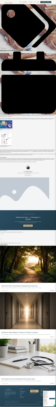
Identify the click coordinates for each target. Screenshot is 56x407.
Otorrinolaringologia (22, 391)
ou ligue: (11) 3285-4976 (33, 393)
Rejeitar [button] (53, 398)
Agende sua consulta (28, 225)
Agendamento (22, 397)
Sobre (21, 390)
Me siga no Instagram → (28, 175)
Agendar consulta (45, 2)
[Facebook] (7, 397)
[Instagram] (5, 397)
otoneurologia (31, 151)
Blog (20, 394)
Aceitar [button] (50, 398)
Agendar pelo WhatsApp (34, 391)
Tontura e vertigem (3, 48)
